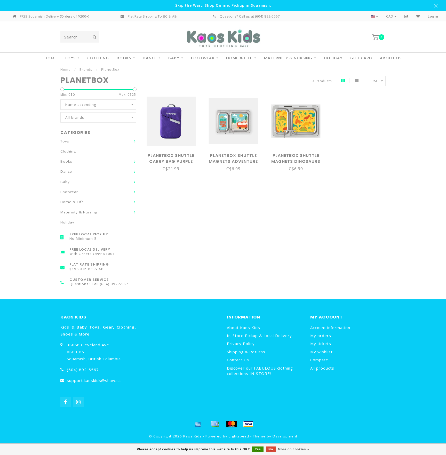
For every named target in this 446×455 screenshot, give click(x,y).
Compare (319, 359)
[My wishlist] (418, 16)
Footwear (202, 57)
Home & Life (239, 57)
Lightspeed (239, 436)
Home (50, 57)
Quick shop (173, 153)
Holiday (333, 57)
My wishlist (321, 351)
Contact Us (238, 359)
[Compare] (406, 16)
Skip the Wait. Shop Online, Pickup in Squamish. (223, 5)
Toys (70, 57)
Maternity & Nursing (288, 57)
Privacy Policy (241, 343)
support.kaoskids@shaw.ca (94, 380)
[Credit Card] (214, 424)
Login (433, 16)
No (270, 449)
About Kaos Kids (243, 327)
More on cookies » (293, 449)
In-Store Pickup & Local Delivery (259, 335)
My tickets (320, 343)
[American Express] (198, 424)
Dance (150, 57)
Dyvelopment (285, 436)
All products (322, 368)
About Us (391, 57)
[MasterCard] (231, 424)
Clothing (98, 57)
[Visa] (248, 424)
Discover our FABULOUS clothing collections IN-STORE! (260, 370)
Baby (173, 57)
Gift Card (361, 57)
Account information (330, 327)
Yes (258, 449)
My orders (320, 335)
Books (124, 57)
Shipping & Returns (246, 351)
